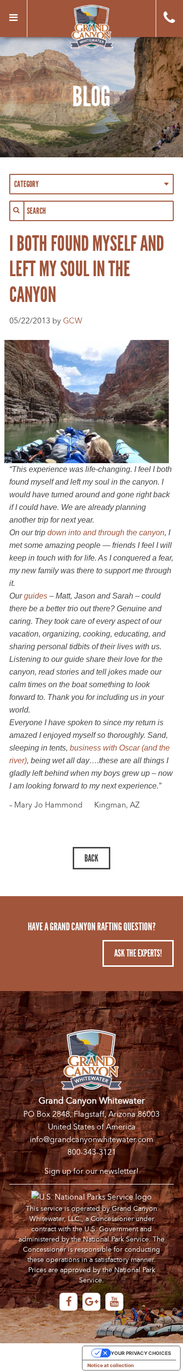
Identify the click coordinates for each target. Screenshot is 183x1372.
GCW (72, 321)
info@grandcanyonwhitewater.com (91, 1139)
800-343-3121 (91, 1152)
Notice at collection (110, 1365)
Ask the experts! (138, 953)
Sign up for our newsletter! (91, 1171)
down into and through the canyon (105, 532)
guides (35, 596)
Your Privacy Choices (141, 1353)
